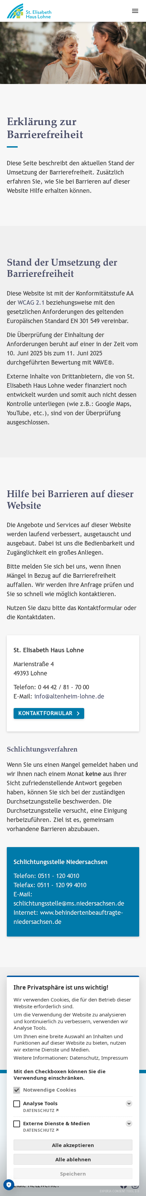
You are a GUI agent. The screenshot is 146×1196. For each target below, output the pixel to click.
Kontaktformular (45, 713)
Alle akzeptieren (73, 1145)
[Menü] (135, 11)
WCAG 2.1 (31, 302)
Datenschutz (84, 1057)
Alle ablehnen (73, 1159)
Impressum (114, 1057)
